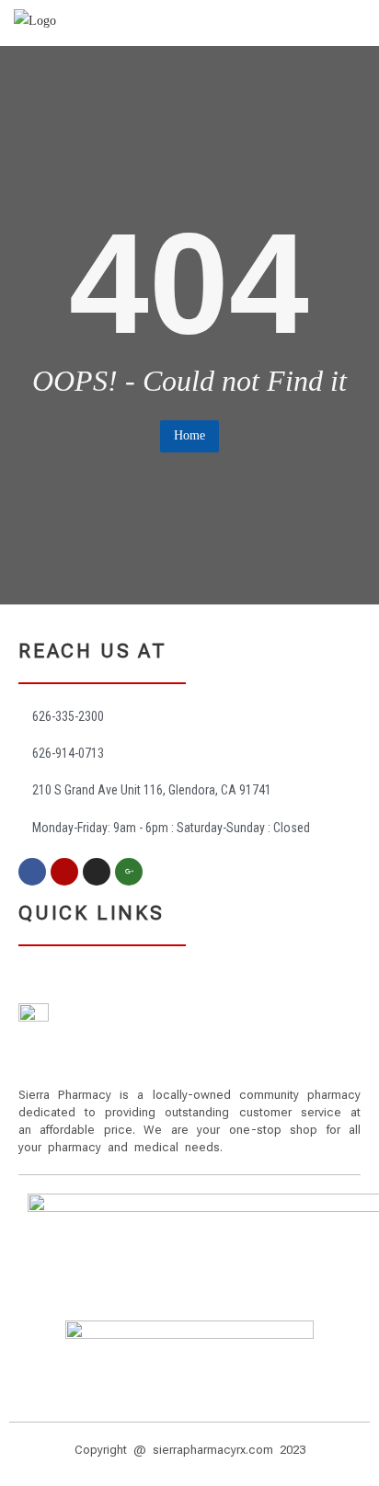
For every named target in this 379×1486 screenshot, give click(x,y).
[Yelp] (64, 872)
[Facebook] (32, 872)
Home (189, 435)
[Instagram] (96, 872)
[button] (189, 968)
